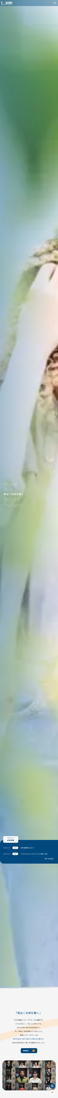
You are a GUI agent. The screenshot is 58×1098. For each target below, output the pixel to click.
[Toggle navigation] (55, 3)
